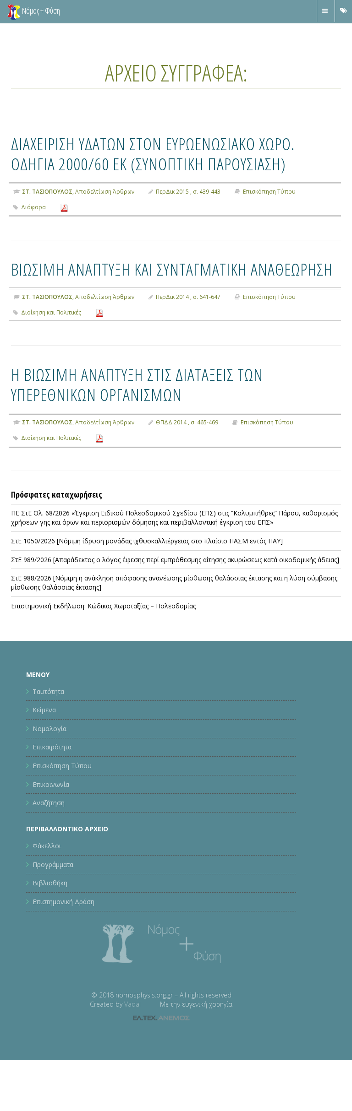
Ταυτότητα (48, 691)
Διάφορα (33, 207)
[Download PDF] (64, 207)
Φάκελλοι (47, 845)
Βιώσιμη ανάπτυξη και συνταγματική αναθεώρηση (172, 269)
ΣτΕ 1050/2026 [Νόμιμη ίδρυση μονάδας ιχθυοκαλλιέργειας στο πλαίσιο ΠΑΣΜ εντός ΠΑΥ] (147, 541)
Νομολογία (49, 728)
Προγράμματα (53, 864)
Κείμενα (44, 709)
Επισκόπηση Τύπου (269, 191)
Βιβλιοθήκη (50, 882)
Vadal (132, 1004)
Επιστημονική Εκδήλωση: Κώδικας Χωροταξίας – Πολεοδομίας (103, 606)
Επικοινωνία (51, 784)
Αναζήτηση (49, 802)
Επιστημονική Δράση (63, 901)
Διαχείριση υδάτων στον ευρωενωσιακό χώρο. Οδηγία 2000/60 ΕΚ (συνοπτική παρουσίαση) (153, 153)
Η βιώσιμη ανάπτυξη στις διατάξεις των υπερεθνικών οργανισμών (137, 384)
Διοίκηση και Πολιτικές (51, 312)
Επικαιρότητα (52, 746)
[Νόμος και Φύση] (14, 11)
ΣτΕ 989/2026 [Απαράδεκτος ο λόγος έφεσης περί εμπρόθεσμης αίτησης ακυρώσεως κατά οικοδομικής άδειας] (175, 559)
